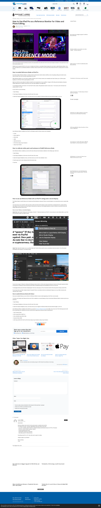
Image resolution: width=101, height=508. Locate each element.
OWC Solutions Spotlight (50, 15)
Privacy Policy (25, 506)
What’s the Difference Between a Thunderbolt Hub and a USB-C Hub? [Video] (25, 485)
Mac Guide (57, 15)
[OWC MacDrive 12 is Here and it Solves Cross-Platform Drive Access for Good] (79, 150)
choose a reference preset (41, 308)
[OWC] (20, 4)
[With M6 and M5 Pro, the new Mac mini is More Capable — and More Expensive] (79, 43)
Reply (66, 420)
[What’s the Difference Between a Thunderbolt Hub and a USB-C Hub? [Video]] (26, 475)
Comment (15, 381)
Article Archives (63, 15)
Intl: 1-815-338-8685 (84, 0)
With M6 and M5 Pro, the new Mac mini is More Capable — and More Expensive (78, 50)
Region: (69, 0)
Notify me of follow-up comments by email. (23, 406)
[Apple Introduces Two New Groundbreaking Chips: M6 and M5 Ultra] (79, 57)
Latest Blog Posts (18, 333)
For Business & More (59, 0)
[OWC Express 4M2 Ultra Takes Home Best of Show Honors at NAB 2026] (79, 121)
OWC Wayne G (25, 360)
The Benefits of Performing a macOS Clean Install (53, 464)
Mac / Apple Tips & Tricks (41, 15)
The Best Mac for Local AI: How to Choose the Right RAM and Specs (55, 485)
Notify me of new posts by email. (21, 408)
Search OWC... (55, 3)
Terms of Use (32, 506)
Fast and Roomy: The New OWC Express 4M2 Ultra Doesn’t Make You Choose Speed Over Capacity (79, 142)
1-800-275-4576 (77, 0)
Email (15, 400)
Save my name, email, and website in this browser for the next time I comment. (29, 405)
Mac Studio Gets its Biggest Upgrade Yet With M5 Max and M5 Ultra (26, 464)
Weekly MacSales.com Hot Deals (28, 333)
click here (58, 505)
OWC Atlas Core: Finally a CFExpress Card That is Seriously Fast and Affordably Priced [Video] (79, 113)
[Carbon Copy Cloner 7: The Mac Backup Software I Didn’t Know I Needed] (79, 86)
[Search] (74, 4)
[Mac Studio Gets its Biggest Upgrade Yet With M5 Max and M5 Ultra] (26, 455)
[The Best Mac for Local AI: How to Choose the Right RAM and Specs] (55, 475)
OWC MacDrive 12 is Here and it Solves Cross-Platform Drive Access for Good (78, 157)
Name (15, 396)
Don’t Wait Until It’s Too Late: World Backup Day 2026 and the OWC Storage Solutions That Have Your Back (78, 172)
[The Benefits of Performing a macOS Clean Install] (55, 455)
